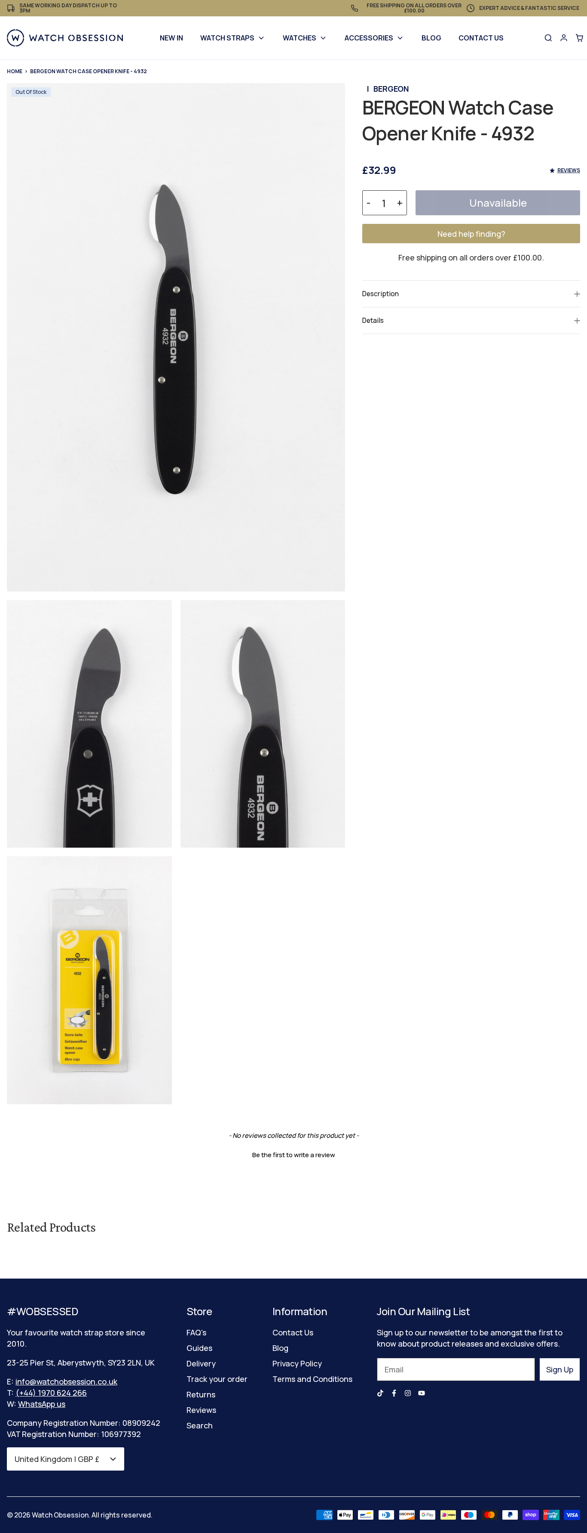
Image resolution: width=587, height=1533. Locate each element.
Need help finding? (471, 234)
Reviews (201, 1410)
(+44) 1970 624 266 (51, 1392)
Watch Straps (227, 38)
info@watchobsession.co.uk (66, 1381)
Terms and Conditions (312, 1379)
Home (14, 71)
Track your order (217, 1379)
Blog (431, 38)
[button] (293, 1153)
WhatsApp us (41, 1404)
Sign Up (559, 1369)
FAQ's (196, 1332)
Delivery (201, 1363)
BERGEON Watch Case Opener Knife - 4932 (88, 71)
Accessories (369, 38)
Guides (199, 1348)
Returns (200, 1394)
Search (199, 1425)
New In (171, 38)
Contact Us (481, 38)
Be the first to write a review (293, 1154)
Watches (299, 38)
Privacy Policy (297, 1363)
